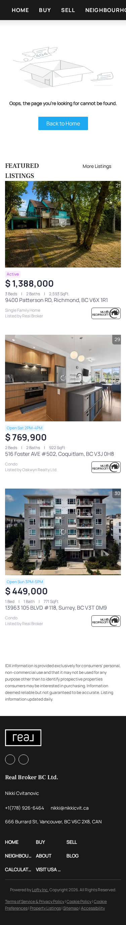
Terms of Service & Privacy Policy (34, 901)
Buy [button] (45, 10)
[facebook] (10, 759)
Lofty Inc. (40, 890)
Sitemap (71, 908)
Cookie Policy (79, 901)
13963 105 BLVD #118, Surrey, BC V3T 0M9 (56, 607)
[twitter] (23, 759)
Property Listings (45, 908)
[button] (20, 841)
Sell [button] (68, 10)
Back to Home (63, 123)
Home (20, 10)
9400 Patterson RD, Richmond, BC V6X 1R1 (56, 300)
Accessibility (93, 908)
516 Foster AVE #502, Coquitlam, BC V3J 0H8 (59, 453)
